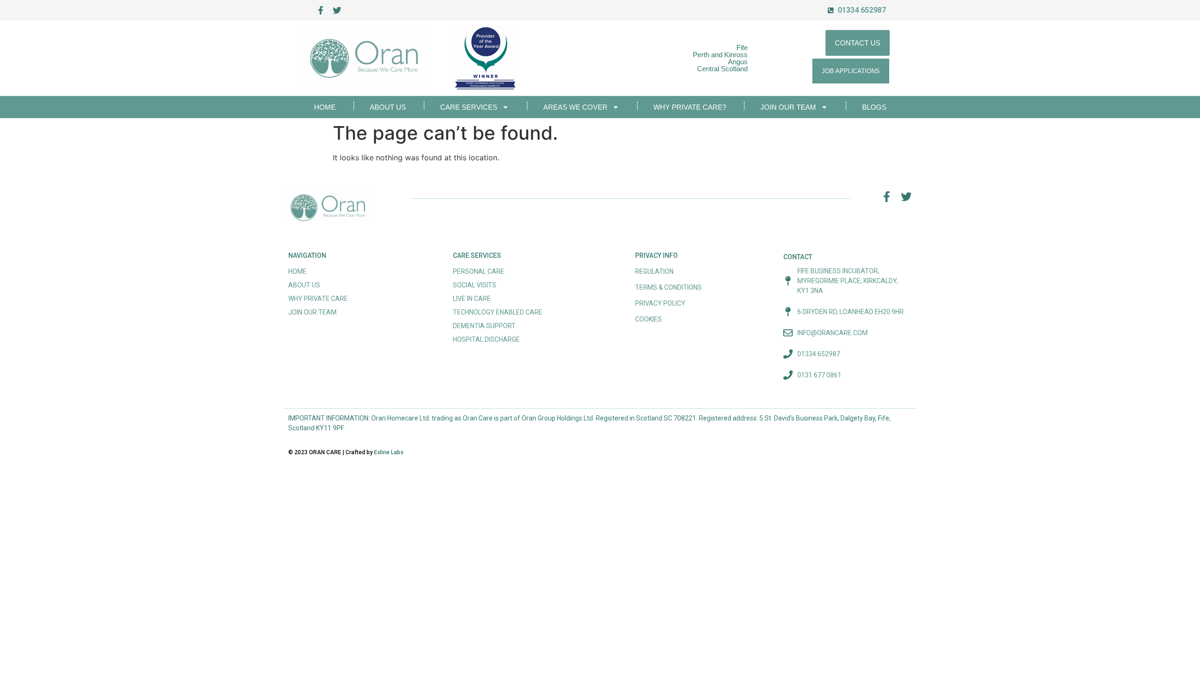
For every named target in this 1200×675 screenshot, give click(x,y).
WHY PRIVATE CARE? (689, 107)
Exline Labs (389, 452)
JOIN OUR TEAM (788, 107)
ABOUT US (388, 107)
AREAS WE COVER (575, 107)
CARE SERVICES (468, 107)
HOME (325, 107)
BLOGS (874, 107)
